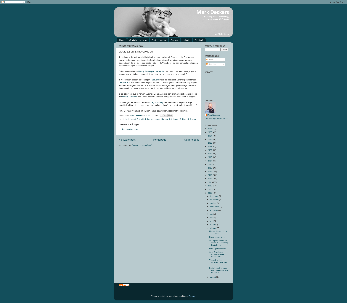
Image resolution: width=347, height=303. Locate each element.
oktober (213, 203)
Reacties (212, 64)
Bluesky (174, 40)
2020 (210, 150)
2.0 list (151, 71)
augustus (214, 210)
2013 (210, 175)
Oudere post (191, 139)
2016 (210, 164)
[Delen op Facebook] (168, 115)
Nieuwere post (127, 139)
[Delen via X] (166, 115)
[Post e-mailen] (156, 115)
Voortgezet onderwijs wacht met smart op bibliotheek (218, 243)
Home (122, 40)
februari (213, 228)
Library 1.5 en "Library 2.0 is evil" (218, 232)
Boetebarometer (159, 40)
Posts (210, 60)
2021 (210, 147)
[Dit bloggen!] (163, 115)
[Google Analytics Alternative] (124, 286)
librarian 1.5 (166, 119)
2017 (210, 161)
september (215, 207)
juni (211, 214)
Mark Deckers (213, 115)
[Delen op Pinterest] (171, 115)
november (214, 200)
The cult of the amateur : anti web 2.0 (218, 262)
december (214, 196)
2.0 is (129, 97)
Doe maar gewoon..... (218, 237)
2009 (210, 189)
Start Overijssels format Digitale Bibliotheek (216, 254)
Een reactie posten (130, 129)
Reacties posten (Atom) (142, 145)
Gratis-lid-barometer (138, 40)
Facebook (199, 40)
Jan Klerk (154, 80)
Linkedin (186, 40)
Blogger (192, 296)
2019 (210, 154)
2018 (210, 157)
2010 (210, 186)
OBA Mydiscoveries (217, 249)
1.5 (124, 83)
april (212, 221)
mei (211, 217)
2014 (210, 172)
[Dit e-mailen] (161, 115)
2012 (210, 179)
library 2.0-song (189, 119)
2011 (210, 182)
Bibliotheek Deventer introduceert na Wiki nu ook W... (218, 270)
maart (212, 225)
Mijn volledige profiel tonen (216, 119)
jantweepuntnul (153, 119)
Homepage (159, 139)
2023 (210, 139)
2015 (210, 168)
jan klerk (142, 119)
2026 (210, 129)
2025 (210, 132)
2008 (210, 193)
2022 (210, 143)
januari (213, 277)
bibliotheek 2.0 (132, 119)
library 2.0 (177, 119)
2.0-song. (156, 102)
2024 (210, 136)
